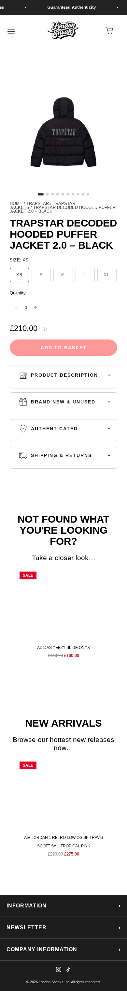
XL (107, 275)
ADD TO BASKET (64, 347)
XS (19, 275)
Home (16, 203)
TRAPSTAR (37, 203)
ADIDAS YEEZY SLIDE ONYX (63, 647)
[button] (9, 615)
